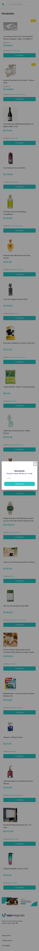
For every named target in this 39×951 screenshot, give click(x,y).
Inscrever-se (19, 484)
